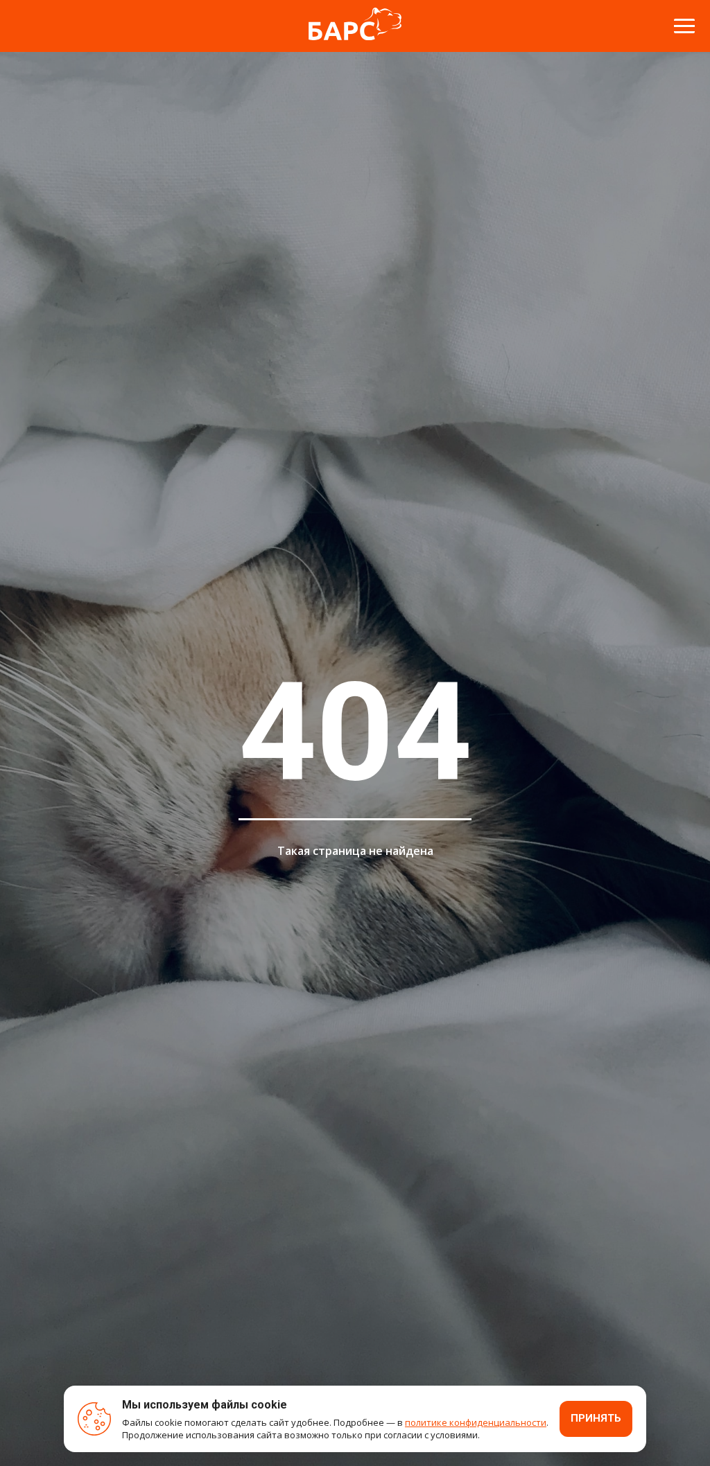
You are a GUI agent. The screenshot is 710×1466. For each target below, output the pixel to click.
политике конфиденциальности (475, 1422)
